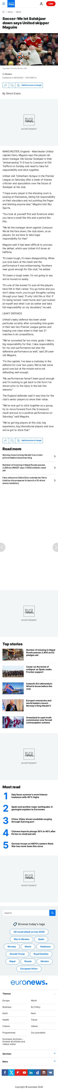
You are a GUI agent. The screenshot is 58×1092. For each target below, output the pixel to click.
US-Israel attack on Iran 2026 (29, 931)
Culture (6, 1026)
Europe (6, 1000)
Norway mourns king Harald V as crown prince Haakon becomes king (22, 456)
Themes (6, 993)
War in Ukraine (21, 939)
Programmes (8, 1032)
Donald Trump (17, 954)
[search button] (52, 913)
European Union (29, 968)
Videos (34, 1026)
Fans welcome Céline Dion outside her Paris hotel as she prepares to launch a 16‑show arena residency (24, 480)
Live (51, 3)
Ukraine (45, 961)
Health (5, 1019)
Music (28, 946)
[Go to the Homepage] (11, 3)
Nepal (12, 961)
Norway (12, 946)
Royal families (41, 954)
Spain (41, 939)
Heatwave (45, 946)
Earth (5, 1013)
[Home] (3, 12)
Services (6, 1053)
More (5, 1061)
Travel (34, 1019)
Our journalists (38, 1032)
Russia (28, 961)
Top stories (12, 644)
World (18, 12)
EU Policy (35, 1006)
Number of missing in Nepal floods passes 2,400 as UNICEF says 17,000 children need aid (24, 468)
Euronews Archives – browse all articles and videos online (13, 1041)
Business (6, 1006)
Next (33, 1013)
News (10, 12)
